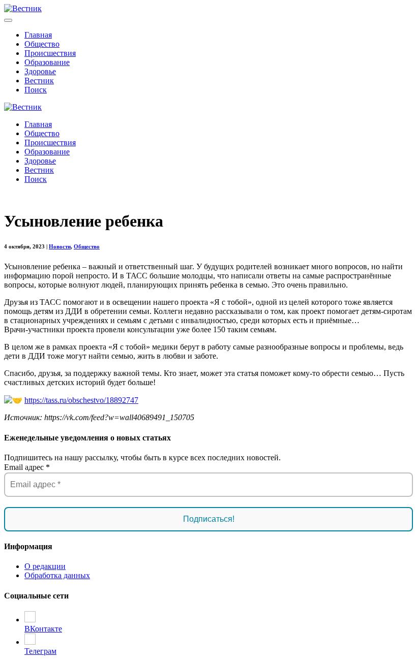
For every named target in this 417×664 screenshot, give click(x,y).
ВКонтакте (43, 628)
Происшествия (50, 53)
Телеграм (40, 651)
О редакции (45, 566)
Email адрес (27, 467)
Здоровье (40, 71)
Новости (60, 246)
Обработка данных (57, 575)
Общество (41, 44)
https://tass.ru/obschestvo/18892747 (81, 400)
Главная (38, 34)
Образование (47, 62)
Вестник (39, 80)
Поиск (35, 89)
